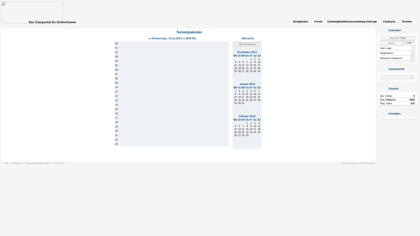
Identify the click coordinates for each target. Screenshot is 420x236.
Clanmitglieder (336, 21)
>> (184, 38)
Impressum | (19, 163)
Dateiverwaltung (353, 21)
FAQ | (8, 163)
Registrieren (386, 53)
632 (413, 103)
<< (150, 38)
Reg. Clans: (386, 103)
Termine (407, 21)
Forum (318, 21)
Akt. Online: (386, 96)
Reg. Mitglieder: (388, 99)
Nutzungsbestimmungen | (40, 163)
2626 (412, 99)
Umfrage (371, 21)
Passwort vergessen (391, 58)
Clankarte (389, 21)
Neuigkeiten (300, 21)
